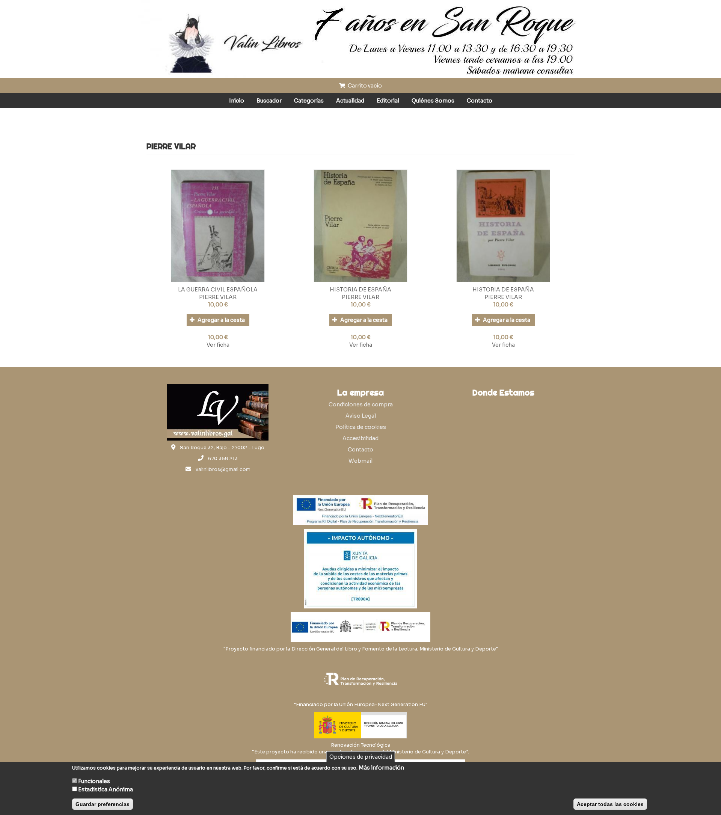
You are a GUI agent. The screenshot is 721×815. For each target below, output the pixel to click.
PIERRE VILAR (218, 297)
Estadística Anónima (105, 789)
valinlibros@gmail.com (223, 469)
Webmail (360, 460)
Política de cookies (360, 427)
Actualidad (350, 100)
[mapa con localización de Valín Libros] (503, 436)
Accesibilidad (360, 438)
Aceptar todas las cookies (610, 804)
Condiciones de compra (361, 404)
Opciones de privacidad (360, 756)
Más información (381, 767)
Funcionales (94, 781)
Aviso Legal (360, 415)
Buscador (269, 100)
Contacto (479, 100)
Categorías (309, 100)
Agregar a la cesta (220, 320)
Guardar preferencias (102, 804)
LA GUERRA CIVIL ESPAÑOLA (218, 289)
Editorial (388, 100)
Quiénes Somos (433, 100)
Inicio (236, 100)
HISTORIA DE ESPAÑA (360, 289)
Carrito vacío (364, 85)
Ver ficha (218, 344)
